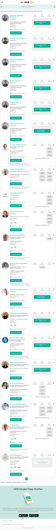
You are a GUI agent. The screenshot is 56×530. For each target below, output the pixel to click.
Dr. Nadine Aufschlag (17, 235)
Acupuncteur (13, 83)
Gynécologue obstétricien (16, 171)
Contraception (24, 188)
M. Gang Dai (14, 425)
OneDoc (3, 482)
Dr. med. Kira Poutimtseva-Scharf (19, 264)
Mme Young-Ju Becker (17, 38)
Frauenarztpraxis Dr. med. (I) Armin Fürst (19, 174)
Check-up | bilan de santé (20, 257)
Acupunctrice (13, 19)
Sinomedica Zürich (16, 193)
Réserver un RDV (15, 33)
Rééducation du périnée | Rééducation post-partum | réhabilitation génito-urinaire (19, 165)
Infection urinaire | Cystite (20, 356)
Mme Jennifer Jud (16, 123)
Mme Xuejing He (15, 455)
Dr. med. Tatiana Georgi (18, 145)
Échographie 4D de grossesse (21, 163)
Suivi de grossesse (17, 188)
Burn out (23, 284)
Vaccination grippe (21, 259)
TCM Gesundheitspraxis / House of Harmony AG (18, 432)
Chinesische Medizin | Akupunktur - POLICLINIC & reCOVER (18, 22)
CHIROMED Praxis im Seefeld (17, 294)
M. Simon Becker (15, 81)
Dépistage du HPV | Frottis (20, 187)
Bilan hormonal (18, 284)
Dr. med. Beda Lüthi (16, 338)
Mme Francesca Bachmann (19, 313)
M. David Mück (15, 102)
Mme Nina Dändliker (17, 59)
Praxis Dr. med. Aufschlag (16, 241)
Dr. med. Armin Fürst (17, 169)
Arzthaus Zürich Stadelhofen (16, 151)
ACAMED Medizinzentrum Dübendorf (19, 389)
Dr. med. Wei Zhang (16, 383)
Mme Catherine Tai (16, 211)
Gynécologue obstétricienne (17, 147)
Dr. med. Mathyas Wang (18, 404)
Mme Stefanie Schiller (17, 362)
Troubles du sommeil (14, 450)
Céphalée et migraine (19, 307)
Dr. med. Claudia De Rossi (18, 289)
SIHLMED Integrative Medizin (17, 271)
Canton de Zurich (17, 482)
